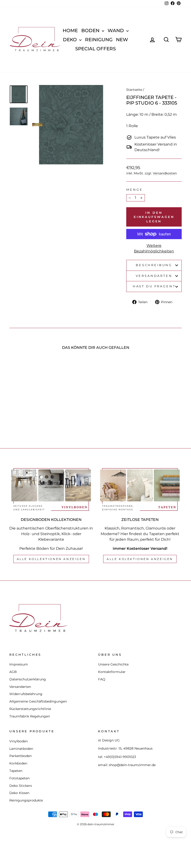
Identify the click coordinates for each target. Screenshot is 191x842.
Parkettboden (20, 756)
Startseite (134, 90)
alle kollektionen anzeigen (51, 559)
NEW (122, 39)
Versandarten (154, 276)
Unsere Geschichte (113, 664)
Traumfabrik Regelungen (29, 716)
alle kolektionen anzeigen (140, 559)
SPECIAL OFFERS (95, 48)
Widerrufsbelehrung (25, 694)
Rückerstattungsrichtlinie (30, 709)
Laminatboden (21, 748)
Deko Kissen (19, 793)
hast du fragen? (154, 286)
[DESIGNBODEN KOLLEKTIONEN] (51, 489)
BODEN (91, 30)
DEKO (70, 39)
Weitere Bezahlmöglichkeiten (154, 248)
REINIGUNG (99, 39)
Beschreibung (154, 265)
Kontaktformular (112, 672)
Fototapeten (19, 778)
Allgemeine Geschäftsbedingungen (38, 701)
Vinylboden (18, 741)
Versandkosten (165, 173)
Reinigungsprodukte (26, 800)
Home (70, 30)
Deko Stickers (20, 786)
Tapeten (15, 771)
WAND (116, 30)
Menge (134, 189)
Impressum (18, 664)
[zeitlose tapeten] (140, 489)
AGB (13, 672)
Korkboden (18, 763)
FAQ (101, 679)
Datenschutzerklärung (27, 679)
